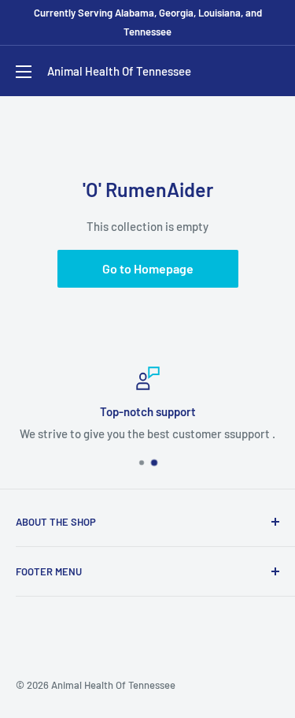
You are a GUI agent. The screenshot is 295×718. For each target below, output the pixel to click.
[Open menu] (23, 71)
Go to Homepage (148, 268)
